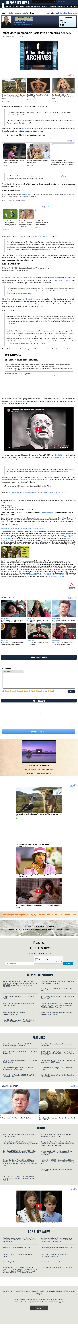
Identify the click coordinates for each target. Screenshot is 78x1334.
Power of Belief (42, 6)
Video (75, 6)
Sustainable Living (54, 6)
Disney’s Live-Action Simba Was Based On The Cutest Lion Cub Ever (39, 815)
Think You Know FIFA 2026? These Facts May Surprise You (10, 223)
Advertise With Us (13, 1291)
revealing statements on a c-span (34, 299)
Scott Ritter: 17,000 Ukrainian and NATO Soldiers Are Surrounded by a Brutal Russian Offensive (19, 1152)
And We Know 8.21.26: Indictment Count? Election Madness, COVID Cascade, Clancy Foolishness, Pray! (58, 1161)
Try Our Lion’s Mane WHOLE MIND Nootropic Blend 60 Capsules (23, 528)
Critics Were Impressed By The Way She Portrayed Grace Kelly (26, 223)
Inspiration (64, 6)
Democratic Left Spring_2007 (40, 236)
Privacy (33, 1291)
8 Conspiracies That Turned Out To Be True (15, 1118)
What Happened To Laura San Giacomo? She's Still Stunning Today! (38, 906)
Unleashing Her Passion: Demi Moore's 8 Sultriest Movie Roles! (12, 621)
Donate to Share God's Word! (39, 774)
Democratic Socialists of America (31, 479)
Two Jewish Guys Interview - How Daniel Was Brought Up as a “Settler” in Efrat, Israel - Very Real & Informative (20, 1239)
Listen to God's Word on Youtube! (39, 769)
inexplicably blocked (20, 401)
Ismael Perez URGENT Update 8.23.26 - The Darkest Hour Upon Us (18, 1013)
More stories (28, 24)
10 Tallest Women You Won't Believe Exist (37, 161)
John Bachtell (58, 455)
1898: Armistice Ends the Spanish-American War (57, 1267)
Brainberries (6, 165)
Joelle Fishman (58, 457)
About (4, 1291)
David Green (19, 236)
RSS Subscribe (70, 1291)
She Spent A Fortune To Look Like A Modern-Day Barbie (37, 621)
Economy (16, 6)
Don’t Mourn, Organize (62, 280)
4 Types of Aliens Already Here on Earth (16, 1247)
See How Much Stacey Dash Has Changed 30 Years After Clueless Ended (36, 876)
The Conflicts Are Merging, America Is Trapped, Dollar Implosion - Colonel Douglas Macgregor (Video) (19, 1178)
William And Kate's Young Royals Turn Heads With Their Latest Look (37, 1223)
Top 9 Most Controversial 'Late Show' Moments (42, 223)
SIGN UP (30, 953)
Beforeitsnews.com (17, 13)
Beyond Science (31, 6)
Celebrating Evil (8, 1262)
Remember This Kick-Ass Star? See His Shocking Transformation (33, 845)
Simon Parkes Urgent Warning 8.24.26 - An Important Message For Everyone (17, 1044)
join (10, 506)
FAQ (21, 1291)
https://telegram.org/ (26, 930)
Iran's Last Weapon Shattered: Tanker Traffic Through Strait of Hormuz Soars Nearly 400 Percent (20, 1142)
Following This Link (57, 576)
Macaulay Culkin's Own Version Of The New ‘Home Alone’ (63, 643)
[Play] (39, 751)
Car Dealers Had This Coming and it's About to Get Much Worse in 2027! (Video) (58, 1061)
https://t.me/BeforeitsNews (59, 930)
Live (71, 6)
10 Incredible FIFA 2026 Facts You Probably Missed (13, 161)
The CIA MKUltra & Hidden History (52, 1262)
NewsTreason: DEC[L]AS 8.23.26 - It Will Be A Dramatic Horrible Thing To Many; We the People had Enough (57, 1053)
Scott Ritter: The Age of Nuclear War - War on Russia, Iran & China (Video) (18, 1068)
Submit (68, 963)
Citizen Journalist (47, 512)
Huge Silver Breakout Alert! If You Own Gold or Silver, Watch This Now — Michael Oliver (18, 1021)
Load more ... (38, 731)
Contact (27, 1291)
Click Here (18, 512)
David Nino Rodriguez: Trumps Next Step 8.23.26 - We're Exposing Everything (58, 982)
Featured (9, 6)
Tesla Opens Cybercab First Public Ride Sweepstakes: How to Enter (54, 1255)
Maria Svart (6, 299)
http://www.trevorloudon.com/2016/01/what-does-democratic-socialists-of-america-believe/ (38, 492)
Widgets (39, 1294)
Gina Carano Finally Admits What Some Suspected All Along (13, 643)
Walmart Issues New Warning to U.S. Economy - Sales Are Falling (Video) (57, 1013)
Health (22, 6)
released (25, 128)
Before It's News (17, 2)
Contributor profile (19, 24)
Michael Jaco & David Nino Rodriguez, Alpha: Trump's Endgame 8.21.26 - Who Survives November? (56, 1152)
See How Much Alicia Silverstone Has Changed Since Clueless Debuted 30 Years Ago (62, 162)
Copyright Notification (56, 1291)
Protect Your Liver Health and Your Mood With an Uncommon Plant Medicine (57, 1248)
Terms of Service (42, 1291)
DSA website (25, 194)
